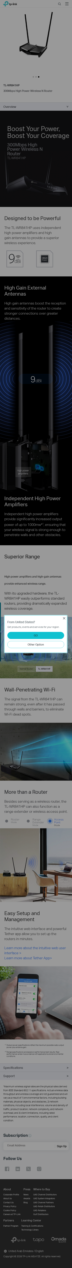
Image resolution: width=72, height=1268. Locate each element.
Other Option (36, 644)
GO (36, 635)
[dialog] (36, 634)
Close (64, 618)
